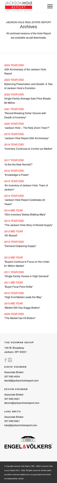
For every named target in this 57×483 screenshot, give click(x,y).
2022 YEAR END (14, 94)
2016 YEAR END (14, 170)
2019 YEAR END (14, 134)
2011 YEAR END (14, 272)
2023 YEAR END (14, 80)
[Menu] (48, 6)
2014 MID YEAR (13, 210)
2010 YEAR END (14, 293)
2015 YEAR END (14, 181)
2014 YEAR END (14, 196)
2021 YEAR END (14, 109)
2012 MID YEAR (13, 257)
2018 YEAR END (14, 144)
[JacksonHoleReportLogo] (23, 6)
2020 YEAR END (14, 123)
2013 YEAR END (14, 221)
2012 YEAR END (14, 241)
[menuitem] (48, 6)
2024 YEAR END (14, 65)
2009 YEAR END (14, 314)
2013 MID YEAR (13, 231)
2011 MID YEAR (13, 282)
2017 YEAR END (14, 160)
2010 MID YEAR (13, 303)
